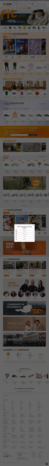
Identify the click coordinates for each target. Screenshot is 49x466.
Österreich (24, 229)
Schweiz (24, 231)
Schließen (34, 225)
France (24, 235)
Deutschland (24, 233)
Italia (24, 237)
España (24, 239)
